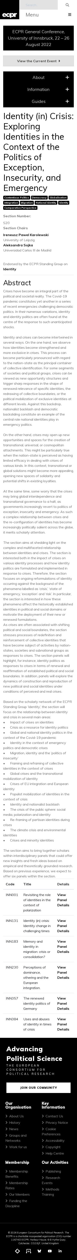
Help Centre (55, 1153)
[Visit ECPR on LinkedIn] (60, 1251)
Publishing (53, 1171)
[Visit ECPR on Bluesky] (39, 1251)
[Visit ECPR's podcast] (28, 1251)
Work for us (18, 1147)
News (13, 1129)
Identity (9, 269)
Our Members (19, 1194)
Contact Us (54, 1116)
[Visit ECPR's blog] (17, 1251)
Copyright (53, 1147)
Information (38, 89)
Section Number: (17, 216)
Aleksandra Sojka (18, 245)
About (38, 77)
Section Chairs (15, 228)
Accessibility (55, 1140)
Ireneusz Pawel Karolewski (26, 235)
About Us (16, 1116)
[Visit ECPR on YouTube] (50, 1251)
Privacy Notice (57, 1122)
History (14, 1122)
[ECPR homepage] (9, 9)
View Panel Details (63, 900)
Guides (39, 101)
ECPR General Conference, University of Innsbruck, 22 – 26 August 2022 (38, 38)
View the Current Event (37, 61)
